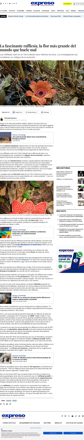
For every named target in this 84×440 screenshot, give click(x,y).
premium (81, 10)
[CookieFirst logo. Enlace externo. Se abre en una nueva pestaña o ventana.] (1, 429)
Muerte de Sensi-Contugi (15, 16)
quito (53, 10)
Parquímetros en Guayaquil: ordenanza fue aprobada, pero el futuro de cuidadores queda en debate (71, 230)
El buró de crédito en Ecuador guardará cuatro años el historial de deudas (64, 195)
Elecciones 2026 (56, 16)
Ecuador (36, 10)
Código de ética (9, 423)
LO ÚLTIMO (3, 10)
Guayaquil (45, 10)
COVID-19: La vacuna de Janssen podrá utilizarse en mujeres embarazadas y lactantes (31, 298)
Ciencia (8, 400)
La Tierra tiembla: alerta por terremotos (37, 16)
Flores (14, 400)
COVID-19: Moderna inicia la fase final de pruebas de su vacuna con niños (31, 358)
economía (20, 10)
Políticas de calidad (74, 423)
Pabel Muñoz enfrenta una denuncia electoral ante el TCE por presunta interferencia (64, 174)
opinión (29, 10)
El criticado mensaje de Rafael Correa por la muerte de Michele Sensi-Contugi (71, 225)
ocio (67, 10)
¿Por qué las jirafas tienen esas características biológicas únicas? (29, 138)
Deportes (60, 10)
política (12, 10)
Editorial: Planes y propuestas (72, 16)
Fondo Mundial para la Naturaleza (28, 245)
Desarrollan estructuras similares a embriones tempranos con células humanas (29, 233)
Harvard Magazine (22, 260)
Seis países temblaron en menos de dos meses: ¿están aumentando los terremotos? (71, 236)
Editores (47, 423)
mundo (73, 10)
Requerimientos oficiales (30, 423)
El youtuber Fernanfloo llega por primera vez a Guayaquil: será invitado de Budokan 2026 (64, 188)
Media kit (58, 423)
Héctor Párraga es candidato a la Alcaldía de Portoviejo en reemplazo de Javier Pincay (64, 203)
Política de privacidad (35, 428)
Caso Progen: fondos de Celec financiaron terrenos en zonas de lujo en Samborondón (71, 215)
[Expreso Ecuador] (13, 418)
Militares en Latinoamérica (64, 179)
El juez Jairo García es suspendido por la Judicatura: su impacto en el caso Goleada (70, 220)
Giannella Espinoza (10, 118)
